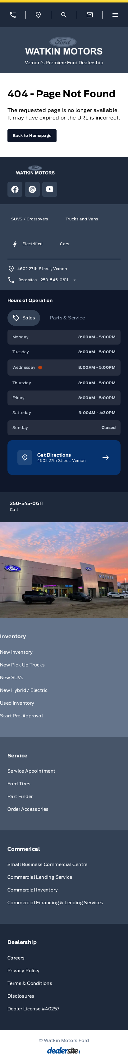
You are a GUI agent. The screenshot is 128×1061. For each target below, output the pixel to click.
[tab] (23, 318)
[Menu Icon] (115, 15)
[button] (12, 15)
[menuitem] (64, 677)
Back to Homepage (32, 135)
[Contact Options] (90, 15)
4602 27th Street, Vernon (42, 268)
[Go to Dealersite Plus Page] (64, 1050)
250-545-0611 (55, 280)
